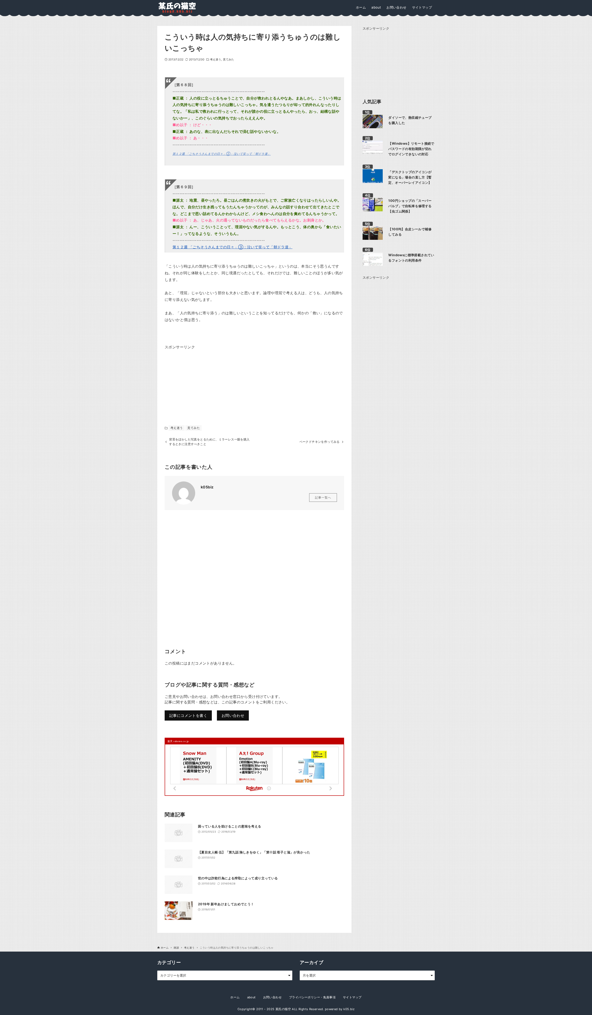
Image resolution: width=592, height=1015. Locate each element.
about (251, 997)
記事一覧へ (323, 497)
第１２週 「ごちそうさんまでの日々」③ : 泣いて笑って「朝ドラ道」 (233, 247)
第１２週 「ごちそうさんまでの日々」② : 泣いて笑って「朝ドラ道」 (222, 154)
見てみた (228, 59)
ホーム (235, 997)
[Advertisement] (199, 379)
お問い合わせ (233, 715)
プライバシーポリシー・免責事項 (312, 997)
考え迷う (215, 59)
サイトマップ (352, 997)
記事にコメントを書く (188, 715)
